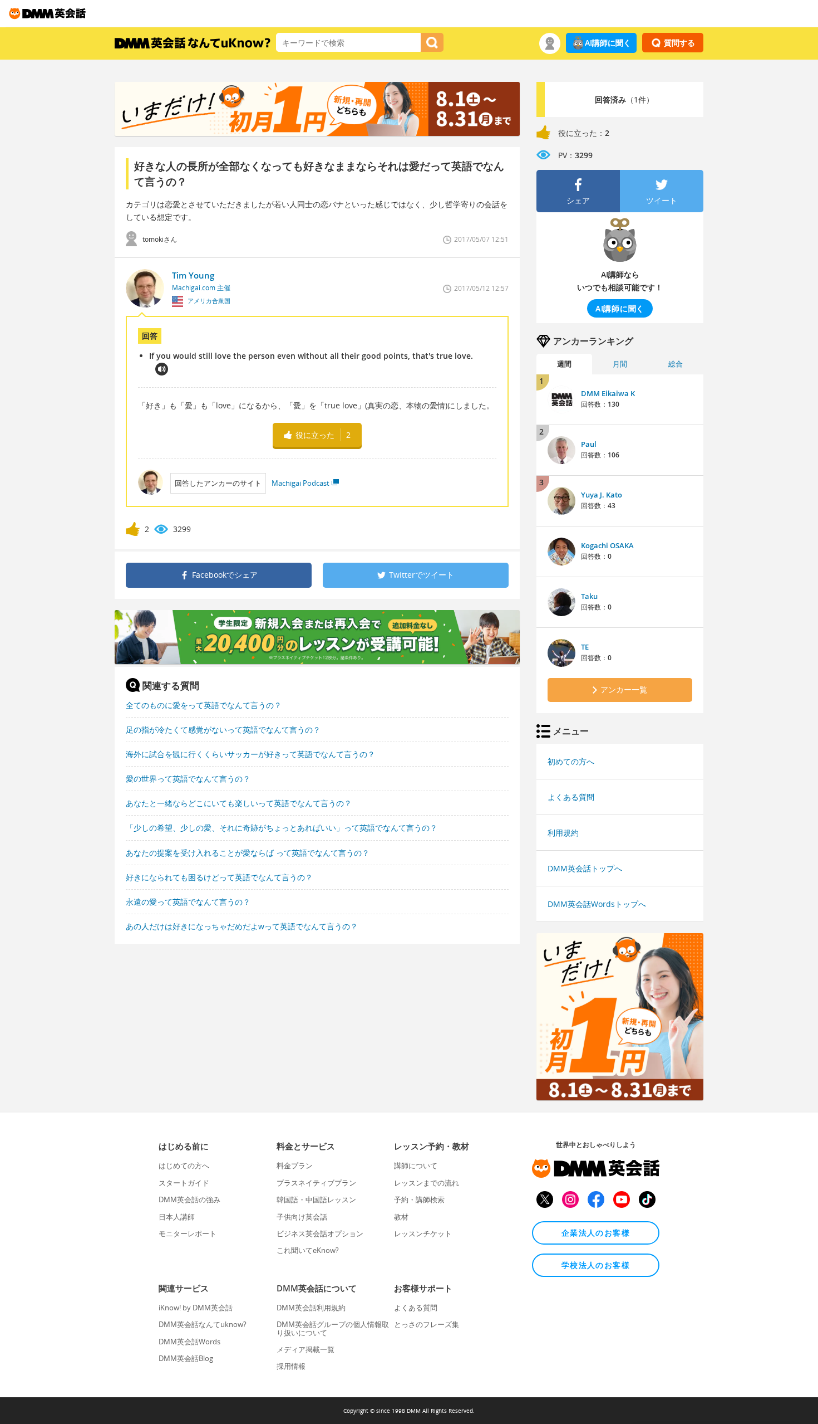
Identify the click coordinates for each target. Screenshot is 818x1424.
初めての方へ (571, 761)
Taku (589, 596)
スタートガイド (184, 1183)
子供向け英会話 (302, 1217)
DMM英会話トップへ (585, 868)
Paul (589, 444)
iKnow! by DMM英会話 (196, 1308)
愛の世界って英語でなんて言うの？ (188, 778)
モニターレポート (187, 1233)
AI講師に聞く (608, 42)
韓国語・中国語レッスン (316, 1199)
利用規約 (563, 832)
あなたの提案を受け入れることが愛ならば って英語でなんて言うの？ (247, 852)
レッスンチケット (423, 1233)
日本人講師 (177, 1217)
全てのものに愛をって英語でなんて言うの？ (204, 705)
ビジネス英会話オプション (320, 1233)
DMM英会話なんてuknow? (203, 1324)
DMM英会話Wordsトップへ (597, 904)
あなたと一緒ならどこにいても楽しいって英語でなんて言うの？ (239, 803)
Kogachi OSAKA (607, 545)
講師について (415, 1165)
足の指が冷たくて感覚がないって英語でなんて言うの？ (223, 729)
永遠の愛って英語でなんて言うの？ (188, 901)
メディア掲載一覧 (305, 1349)
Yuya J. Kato (601, 495)
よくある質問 (571, 797)
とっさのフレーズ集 (426, 1324)
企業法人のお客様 (595, 1232)
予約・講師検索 (419, 1199)
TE (585, 647)
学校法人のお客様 (595, 1265)
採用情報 (291, 1366)
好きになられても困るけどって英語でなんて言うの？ (219, 877)
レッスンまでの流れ (426, 1183)
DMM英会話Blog (186, 1358)
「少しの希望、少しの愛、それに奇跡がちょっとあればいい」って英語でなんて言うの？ (281, 827)
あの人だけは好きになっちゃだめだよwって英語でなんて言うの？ (242, 926)
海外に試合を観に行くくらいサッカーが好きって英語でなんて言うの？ (250, 754)
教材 (401, 1217)
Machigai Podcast (300, 483)
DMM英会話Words (189, 1342)
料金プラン (295, 1165)
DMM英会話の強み (189, 1199)
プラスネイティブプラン (316, 1183)
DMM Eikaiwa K (608, 393)
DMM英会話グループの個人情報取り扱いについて (333, 1328)
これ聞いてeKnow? (308, 1250)
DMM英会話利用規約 (311, 1308)
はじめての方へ (184, 1165)
